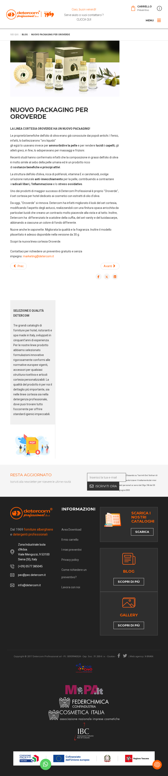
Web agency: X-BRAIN (141, 656)
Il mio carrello (69, 539)
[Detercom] (30, 14)
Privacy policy (70, 559)
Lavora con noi (70, 587)
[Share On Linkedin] (115, 277)
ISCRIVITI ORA (106, 486)
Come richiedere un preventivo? (74, 573)
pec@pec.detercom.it (32, 575)
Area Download (71, 529)
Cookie (111, 656)
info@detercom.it (29, 585)
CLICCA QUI (84, 19)
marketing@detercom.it (38, 256)
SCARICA (142, 532)
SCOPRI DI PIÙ (129, 582)
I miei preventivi (71, 549)
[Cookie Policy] (157, 764)
